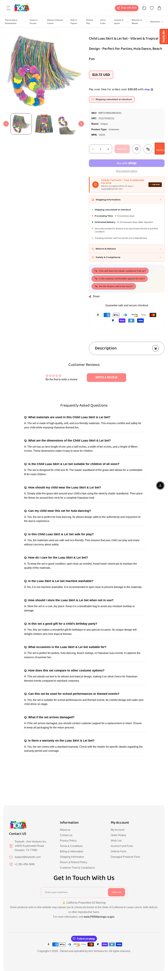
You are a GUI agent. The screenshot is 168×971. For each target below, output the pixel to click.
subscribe (116, 892)
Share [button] (96, 296)
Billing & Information (71, 851)
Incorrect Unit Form (122, 846)
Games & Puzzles (34, 21)
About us (65, 829)
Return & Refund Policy (73, 862)
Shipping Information (72, 856)
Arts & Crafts (103, 21)
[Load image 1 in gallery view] (21, 123)
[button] (9, 8)
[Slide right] (81, 124)
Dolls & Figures (74, 21)
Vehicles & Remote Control (55, 21)
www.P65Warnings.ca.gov (99, 916)
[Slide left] (6, 124)
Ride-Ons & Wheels (137, 21)
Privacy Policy (68, 840)
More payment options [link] (126, 171)
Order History (118, 835)
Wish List (116, 840)
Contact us (66, 835)
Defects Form (118, 851)
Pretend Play (89, 21)
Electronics (155, 22)
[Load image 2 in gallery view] (44, 123)
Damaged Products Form (125, 856)
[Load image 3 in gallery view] (67, 123)
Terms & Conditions (71, 846)
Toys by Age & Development (11, 21)
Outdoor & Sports (118, 21)
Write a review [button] (106, 377)
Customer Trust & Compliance (77, 867)
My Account (117, 829)
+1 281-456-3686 (25, 864)
